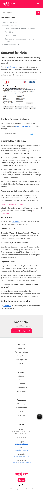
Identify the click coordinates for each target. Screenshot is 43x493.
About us (21, 376)
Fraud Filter (9, 32)
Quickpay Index (21, 408)
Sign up (21, 480)
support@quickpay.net (21, 331)
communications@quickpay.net (21, 462)
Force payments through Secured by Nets (20, 29)
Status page (21, 404)
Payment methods (21, 352)
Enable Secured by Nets (9, 22)
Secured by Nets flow (9, 26)
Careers (21, 380)
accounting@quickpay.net (21, 456)
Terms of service (21, 387)
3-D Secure (11, 67)
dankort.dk (7, 306)
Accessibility (21, 391)
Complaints (21, 384)
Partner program (21, 359)
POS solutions (21, 348)
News (21, 411)
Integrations (22, 356)
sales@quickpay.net (21, 450)
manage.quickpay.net (23, 126)
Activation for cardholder (10, 45)
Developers (22, 415)
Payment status (10, 35)
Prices (22, 363)
